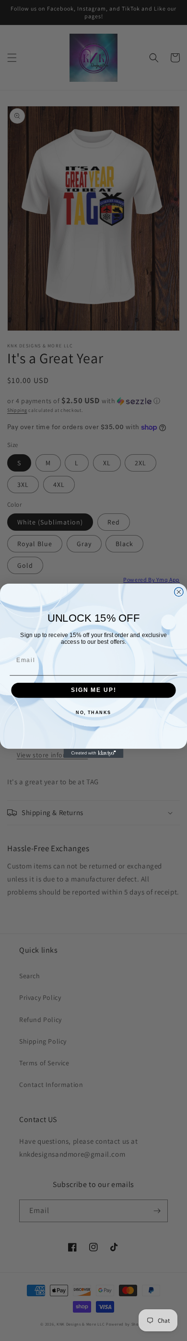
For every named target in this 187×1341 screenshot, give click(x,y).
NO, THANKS (93, 712)
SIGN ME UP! (93, 690)
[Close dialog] (178, 591)
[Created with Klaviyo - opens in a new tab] (94, 753)
